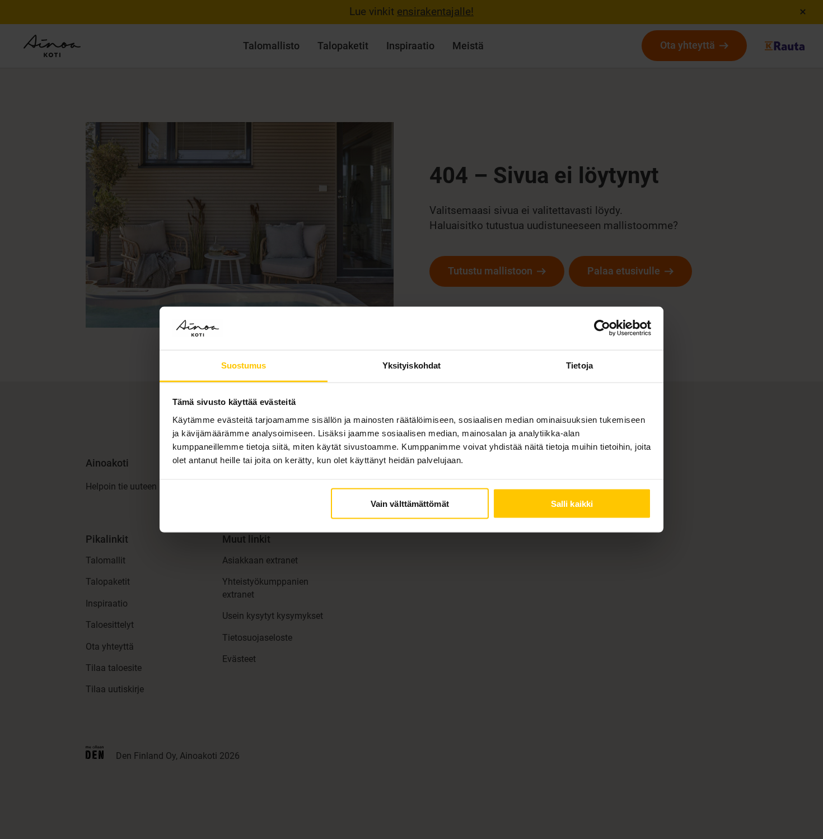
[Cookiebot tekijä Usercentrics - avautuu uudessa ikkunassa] (602, 328)
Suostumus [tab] (243, 365)
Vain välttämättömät (410, 504)
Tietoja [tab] (579, 365)
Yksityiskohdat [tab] (411, 365)
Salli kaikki (572, 504)
